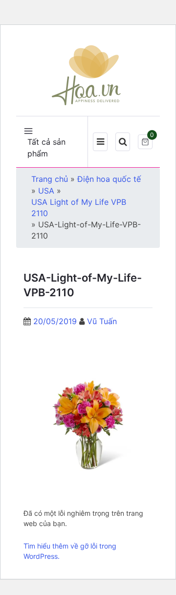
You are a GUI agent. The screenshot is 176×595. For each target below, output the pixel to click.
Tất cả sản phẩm (46, 147)
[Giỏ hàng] (145, 142)
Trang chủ (49, 179)
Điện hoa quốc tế (109, 179)
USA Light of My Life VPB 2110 (78, 207)
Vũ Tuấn (102, 321)
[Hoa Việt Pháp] (88, 74)
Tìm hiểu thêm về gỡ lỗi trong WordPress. (69, 551)
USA (46, 191)
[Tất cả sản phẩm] (28, 130)
